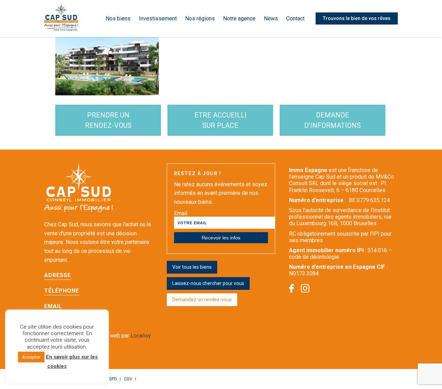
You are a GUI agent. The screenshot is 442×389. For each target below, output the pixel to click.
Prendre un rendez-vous (108, 120)
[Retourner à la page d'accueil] (61, 18)
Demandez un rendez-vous (202, 299)
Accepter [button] (31, 357)
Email (180, 213)
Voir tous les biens (192, 267)
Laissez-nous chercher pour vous (208, 283)
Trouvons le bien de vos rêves (357, 18)
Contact (295, 18)
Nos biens (118, 18)
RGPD (111, 379)
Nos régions (200, 18)
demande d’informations (332, 120)
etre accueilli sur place (220, 120)
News (271, 18)
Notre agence (239, 18)
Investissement (158, 18)
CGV (128, 379)
